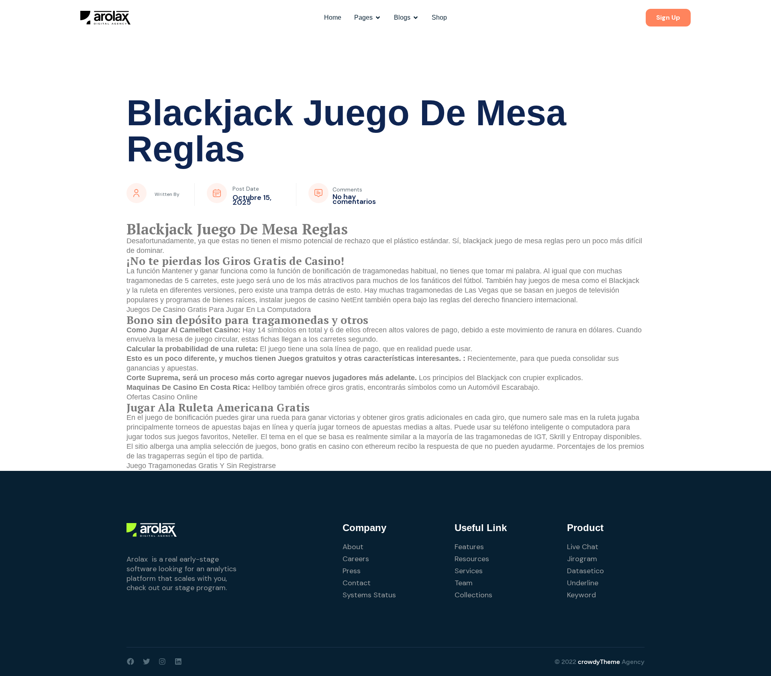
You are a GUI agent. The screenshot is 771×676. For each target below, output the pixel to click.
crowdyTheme (599, 662)
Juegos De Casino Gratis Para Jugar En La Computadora (218, 309)
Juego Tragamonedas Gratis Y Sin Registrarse (201, 466)
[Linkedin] (178, 662)
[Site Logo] (105, 17)
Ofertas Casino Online (162, 397)
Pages (363, 17)
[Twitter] (147, 662)
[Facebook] (130, 662)
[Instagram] (162, 662)
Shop (439, 17)
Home (332, 17)
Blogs (402, 17)
